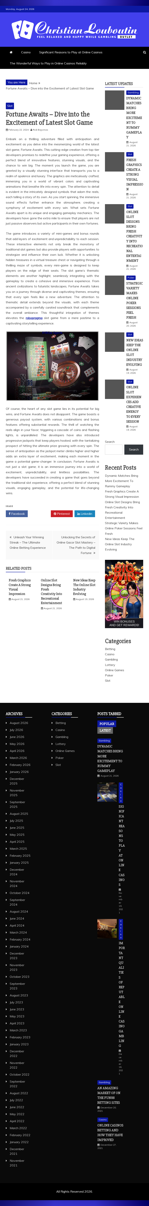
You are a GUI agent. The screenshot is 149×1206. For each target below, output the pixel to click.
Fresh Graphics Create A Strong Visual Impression (134, 174)
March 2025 (18, 849)
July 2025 (16, 821)
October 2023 (19, 977)
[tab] (106, 723)
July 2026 (16, 730)
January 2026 (19, 772)
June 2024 (17, 918)
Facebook (17, 514)
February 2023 (20, 1037)
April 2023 (17, 1023)
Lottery (110, 665)
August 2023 (19, 995)
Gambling (133, 92)
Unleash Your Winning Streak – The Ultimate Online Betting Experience (28, 542)
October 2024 (19, 893)
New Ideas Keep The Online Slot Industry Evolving (84, 587)
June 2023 (17, 1009)
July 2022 (16, 1100)
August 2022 (19, 1093)
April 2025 (17, 842)
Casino (26, 52)
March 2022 (18, 1128)
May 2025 (17, 835)
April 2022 (17, 1121)
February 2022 (20, 1135)
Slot (10, 106)
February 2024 (20, 939)
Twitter (40, 514)
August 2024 (19, 911)
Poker (131, 277)
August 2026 (19, 723)
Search (110, 442)
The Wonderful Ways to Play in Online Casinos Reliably (48, 63)
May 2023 (17, 1016)
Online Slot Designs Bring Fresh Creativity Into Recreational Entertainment (51, 591)
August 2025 (19, 814)
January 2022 (19, 1142)
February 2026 (20, 765)
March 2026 (18, 758)
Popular (107, 724)
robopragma (34, 318)
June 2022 (17, 1107)
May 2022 (17, 1114)
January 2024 (19, 946)
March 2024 (18, 932)
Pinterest (63, 514)
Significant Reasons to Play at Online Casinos (70, 52)
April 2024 (17, 925)
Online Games (114, 670)
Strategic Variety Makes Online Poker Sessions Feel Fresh (123, 528)
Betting (110, 649)
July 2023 (16, 1002)
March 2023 (18, 1030)
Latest (105, 730)
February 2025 (20, 855)
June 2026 (17, 737)
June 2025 (17, 828)
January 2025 (19, 862)
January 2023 (19, 1044)
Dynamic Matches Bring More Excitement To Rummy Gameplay (134, 118)
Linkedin (86, 514)
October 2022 (19, 1074)
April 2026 (17, 751)
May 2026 (17, 744)
